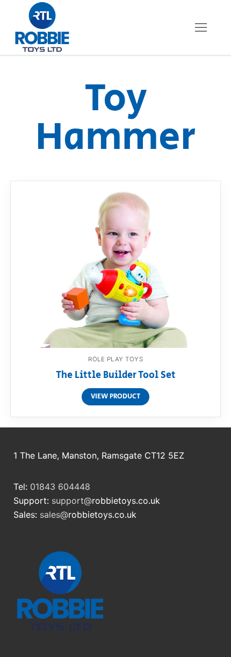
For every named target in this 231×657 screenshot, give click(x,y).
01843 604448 (60, 486)
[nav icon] (201, 27)
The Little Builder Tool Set (116, 375)
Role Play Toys (115, 359)
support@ (72, 500)
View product (115, 396)
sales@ (54, 514)
